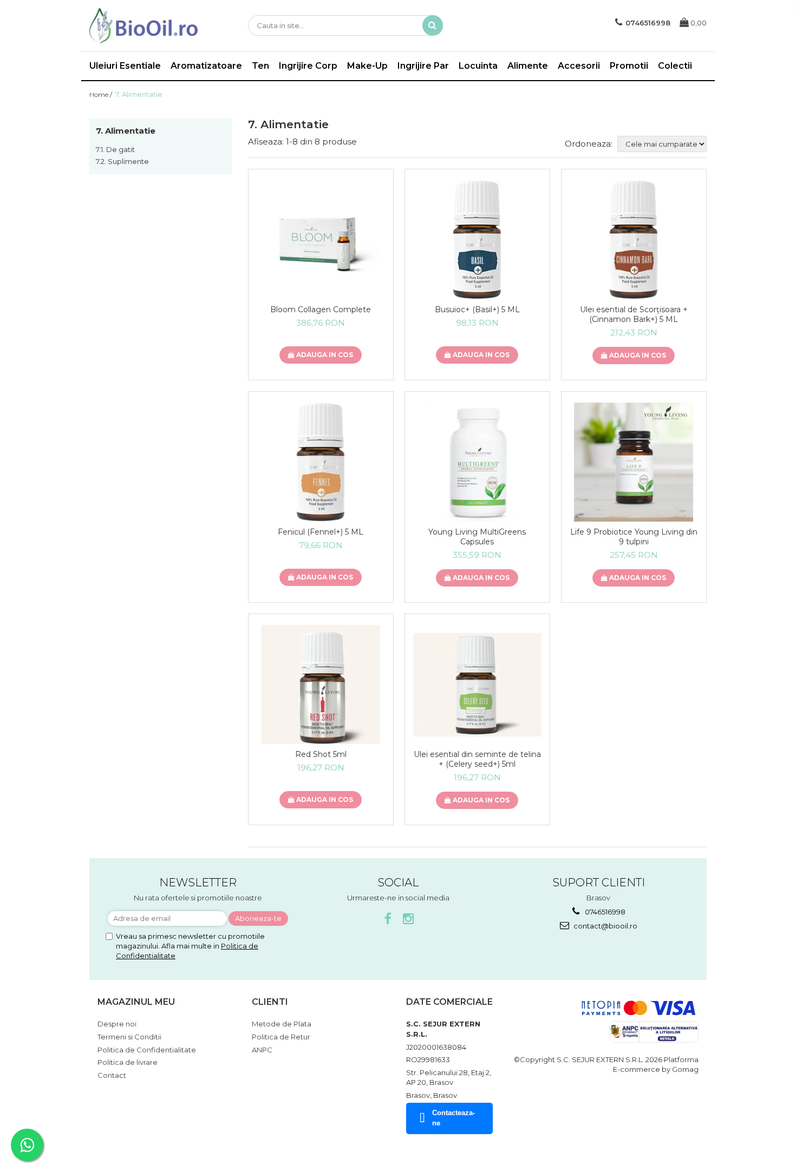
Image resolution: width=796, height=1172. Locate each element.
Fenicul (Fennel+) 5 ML (320, 532)
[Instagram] (408, 919)
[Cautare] (432, 25)
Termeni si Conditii (129, 1036)
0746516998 (604, 911)
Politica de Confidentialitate (146, 1049)
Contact (111, 1075)
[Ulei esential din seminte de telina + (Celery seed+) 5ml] (477, 684)
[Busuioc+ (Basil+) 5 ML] (477, 239)
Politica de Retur (281, 1036)
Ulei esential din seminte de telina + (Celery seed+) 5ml (477, 759)
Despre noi (116, 1023)
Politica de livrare (127, 1062)
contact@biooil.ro (604, 925)
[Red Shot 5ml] (321, 684)
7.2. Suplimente (122, 161)
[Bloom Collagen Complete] (321, 239)
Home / (101, 94)
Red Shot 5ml (321, 754)
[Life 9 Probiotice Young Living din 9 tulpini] (634, 462)
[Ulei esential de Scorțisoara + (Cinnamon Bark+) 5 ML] (634, 239)
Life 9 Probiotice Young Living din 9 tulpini (633, 537)
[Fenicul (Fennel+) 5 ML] (321, 462)
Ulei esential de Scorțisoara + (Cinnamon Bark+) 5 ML (634, 314)
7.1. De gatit (115, 149)
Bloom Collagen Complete (320, 309)
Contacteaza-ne (453, 1118)
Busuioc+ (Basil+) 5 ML (477, 309)
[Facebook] (388, 919)
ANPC (262, 1049)
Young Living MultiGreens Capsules (477, 537)
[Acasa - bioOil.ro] (143, 25)
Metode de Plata (281, 1023)
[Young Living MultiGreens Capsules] (477, 462)
